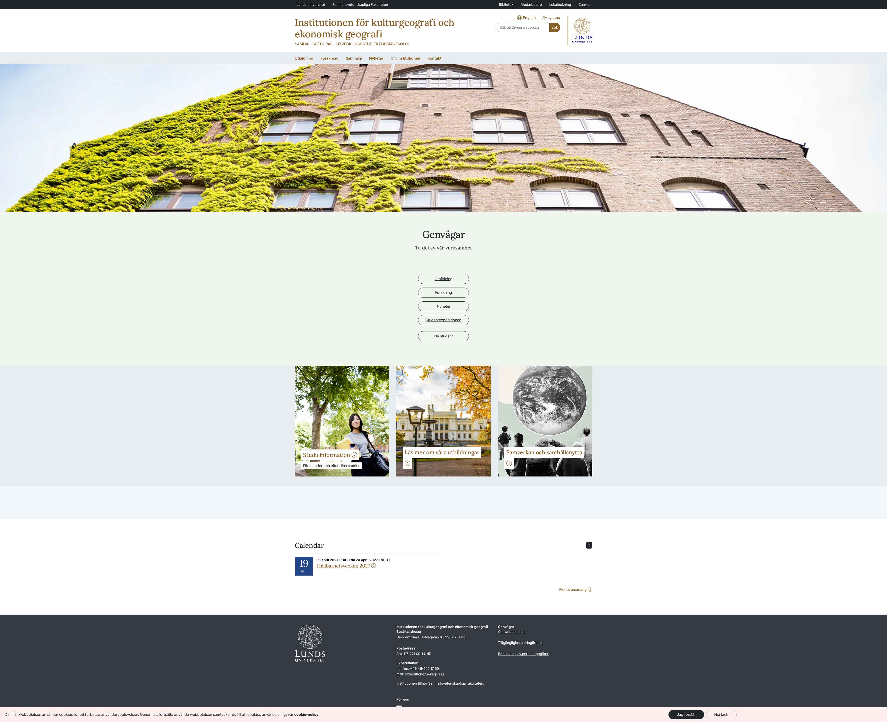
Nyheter (443, 306)
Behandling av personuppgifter (523, 654)
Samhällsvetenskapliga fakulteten (455, 683)
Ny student (443, 336)
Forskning (443, 292)
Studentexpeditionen (443, 320)
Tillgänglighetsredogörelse (520, 642)
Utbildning (444, 278)
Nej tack (721, 714)
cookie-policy (306, 714)
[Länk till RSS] (589, 545)
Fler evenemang (573, 589)
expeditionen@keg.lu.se (425, 674)
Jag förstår (686, 714)
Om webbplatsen (512, 631)
